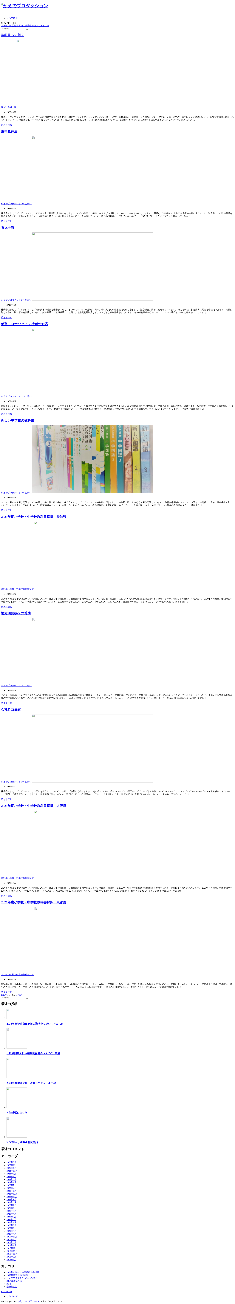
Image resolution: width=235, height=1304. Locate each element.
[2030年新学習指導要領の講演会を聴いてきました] (17, 1018)
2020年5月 (11, 1231)
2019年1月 (11, 1245)
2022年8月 (11, 1199)
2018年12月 (12, 1248)
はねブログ (12, 18)
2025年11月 (12, 1165)
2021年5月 (11, 1211)
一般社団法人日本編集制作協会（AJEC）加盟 (33, 1053)
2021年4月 (11, 1214)
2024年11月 (12, 1171)
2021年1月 (11, 1222)
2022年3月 (11, 1202)
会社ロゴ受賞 (11, 709)
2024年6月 (11, 1176)
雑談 (9, 1284)
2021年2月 (11, 1219)
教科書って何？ (12, 35)
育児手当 (7, 227)
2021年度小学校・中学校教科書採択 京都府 (33, 902)
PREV (4, 995)
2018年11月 (12, 1251)
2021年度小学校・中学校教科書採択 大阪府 (33, 806)
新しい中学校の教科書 (17, 420)
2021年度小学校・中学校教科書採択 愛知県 (33, 517)
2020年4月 (11, 1234)
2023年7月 (11, 1185)
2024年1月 (11, 1182)
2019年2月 (11, 1242)
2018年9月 (11, 1257)
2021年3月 (11, 1217)
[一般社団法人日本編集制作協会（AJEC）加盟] (17, 1048)
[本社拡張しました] (17, 1107)
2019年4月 (11, 1239)
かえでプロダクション (28, 1301)
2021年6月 (11, 1208)
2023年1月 (11, 1191)
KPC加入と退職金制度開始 (22, 1142)
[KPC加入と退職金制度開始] (17, 1137)
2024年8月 (11, 1174)
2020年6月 (11, 1228)
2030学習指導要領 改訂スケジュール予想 (31, 1082)
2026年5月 (11, 1162)
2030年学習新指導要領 (17, 1275)
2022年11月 (12, 1196)
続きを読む (6, 125)
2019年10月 (12, 1237)
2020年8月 (11, 1225)
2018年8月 (11, 1259)
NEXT (21, 995)
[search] (27, 29)
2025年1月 (11, 1168)
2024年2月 (11, 1179)
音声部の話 (12, 1286)
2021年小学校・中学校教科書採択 (17, 589)
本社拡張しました (17, 1112)
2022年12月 (12, 1194)
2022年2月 (11, 1205)
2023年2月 (11, 1188)
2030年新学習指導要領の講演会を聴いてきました (25, 25)
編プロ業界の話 (8, 107)
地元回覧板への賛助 (16, 613)
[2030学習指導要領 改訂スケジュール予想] (17, 1077)
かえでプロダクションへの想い (16, 203)
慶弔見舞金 (9, 131)
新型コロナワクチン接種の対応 (24, 324)
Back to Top (6, 1291)
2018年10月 (12, 1254)
